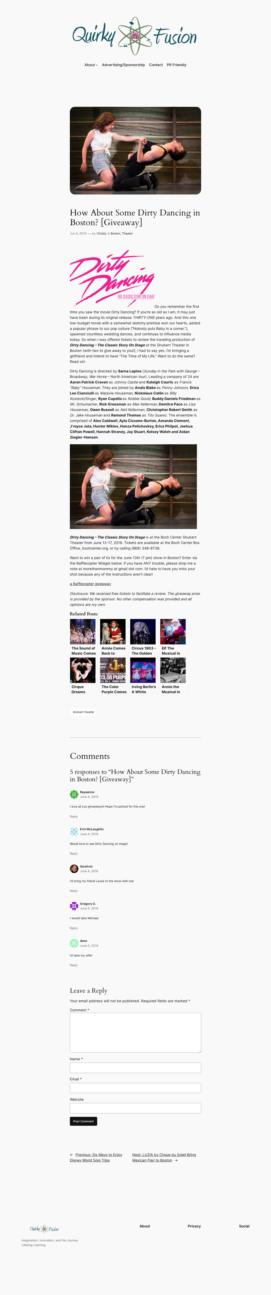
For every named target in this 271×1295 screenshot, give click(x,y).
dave (83, 940)
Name (76, 1059)
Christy (101, 233)
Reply (74, 816)
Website (77, 1099)
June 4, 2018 (89, 796)
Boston (115, 233)
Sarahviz (86, 866)
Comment (79, 1010)
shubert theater (83, 712)
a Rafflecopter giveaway (90, 584)
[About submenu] (97, 65)
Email (76, 1079)
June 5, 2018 (89, 908)
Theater (127, 233)
